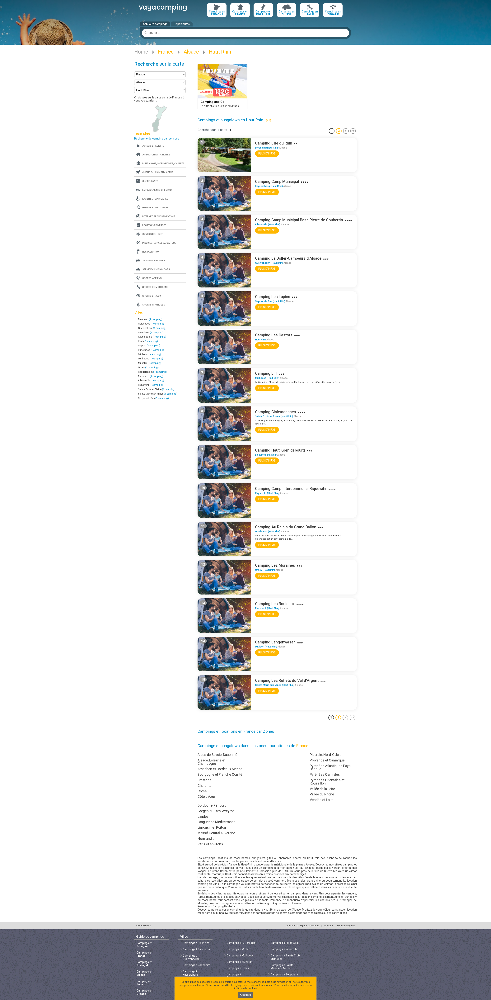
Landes (203, 816)
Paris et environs (210, 844)
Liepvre (149, 345)
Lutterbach (151, 349)
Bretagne (204, 780)
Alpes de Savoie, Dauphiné (217, 755)
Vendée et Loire (322, 800)
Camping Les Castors (273, 335)
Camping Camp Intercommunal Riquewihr (291, 488)
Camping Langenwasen (275, 642)
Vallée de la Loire (322, 789)
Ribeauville (151, 380)
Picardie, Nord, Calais (325, 755)
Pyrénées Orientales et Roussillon (327, 781)
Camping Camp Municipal (277, 181)
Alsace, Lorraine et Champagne (211, 761)
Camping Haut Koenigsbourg (280, 450)
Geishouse (151, 323)
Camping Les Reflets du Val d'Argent (287, 680)
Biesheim (150, 319)
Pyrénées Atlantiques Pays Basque (330, 767)
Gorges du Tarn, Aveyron (216, 811)
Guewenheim (152, 328)
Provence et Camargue (327, 760)
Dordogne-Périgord (212, 805)
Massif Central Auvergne (216, 833)
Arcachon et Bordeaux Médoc (220, 769)
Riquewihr (150, 384)
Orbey (148, 367)
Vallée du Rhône (322, 794)
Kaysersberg (152, 336)
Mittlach (149, 354)
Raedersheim (152, 371)
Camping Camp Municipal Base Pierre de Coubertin (299, 220)
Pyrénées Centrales (325, 774)
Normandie (206, 838)
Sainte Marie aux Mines (157, 393)
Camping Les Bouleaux (275, 603)
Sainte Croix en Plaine (156, 389)
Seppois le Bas (153, 398)
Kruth (148, 341)
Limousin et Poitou (212, 827)
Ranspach (150, 376)
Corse (202, 791)
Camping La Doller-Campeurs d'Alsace (288, 258)
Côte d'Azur (206, 796)
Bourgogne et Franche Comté (220, 774)
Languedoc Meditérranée (217, 822)
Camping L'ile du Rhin (273, 143)
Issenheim (150, 332)
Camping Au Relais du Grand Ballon (285, 527)
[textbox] (245, 33)
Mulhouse (150, 358)
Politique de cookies (245, 988)
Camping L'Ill (266, 373)
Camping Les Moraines (275, 565)
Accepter (245, 995)
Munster (149, 363)
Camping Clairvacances (275, 412)
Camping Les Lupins (272, 296)
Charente (205, 786)
